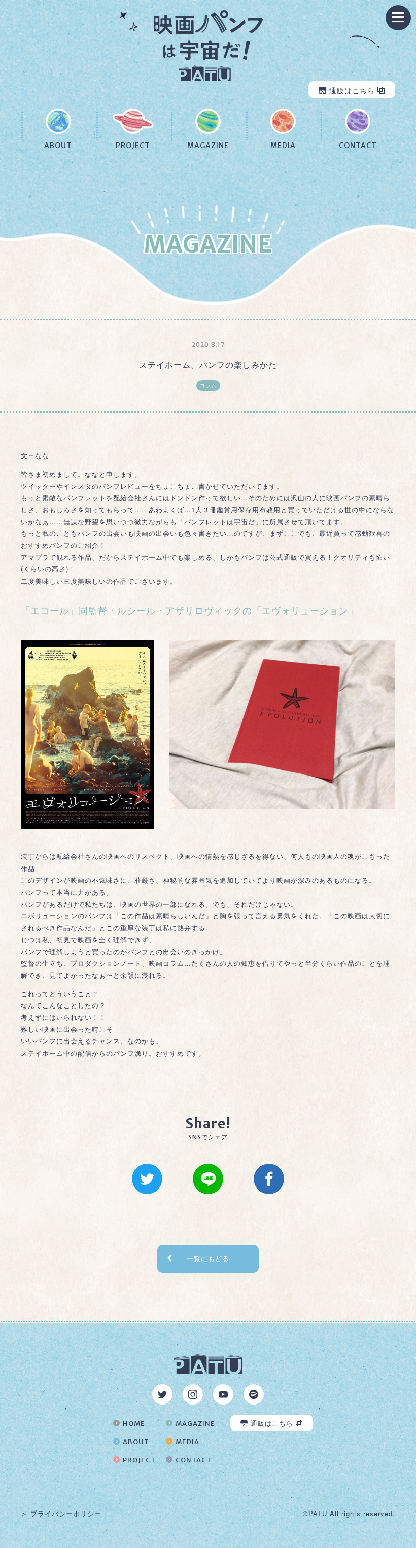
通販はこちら (352, 90)
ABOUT (136, 1441)
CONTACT (194, 1460)
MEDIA (187, 1441)
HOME (134, 1423)
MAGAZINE (195, 1423)
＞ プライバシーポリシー (61, 1514)
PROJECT (139, 1460)
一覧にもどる (208, 1258)
